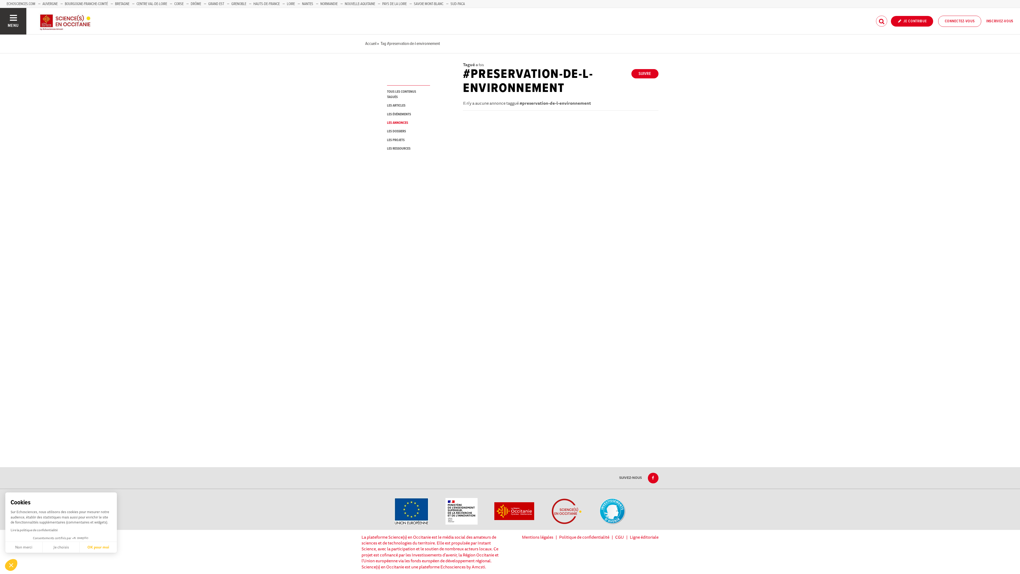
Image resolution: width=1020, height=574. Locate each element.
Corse (179, 4)
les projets (396, 140)
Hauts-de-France (266, 4)
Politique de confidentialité (584, 537)
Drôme (196, 4)
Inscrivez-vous (999, 21)
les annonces (397, 123)
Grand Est (216, 4)
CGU (619, 537)
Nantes (307, 4)
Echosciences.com (21, 4)
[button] (11, 565)
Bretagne (122, 4)
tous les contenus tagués (401, 94)
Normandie (329, 4)
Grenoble (239, 4)
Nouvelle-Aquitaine (360, 4)
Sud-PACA (457, 4)
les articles (396, 105)
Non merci (23, 547)
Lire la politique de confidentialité (34, 530)
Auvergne (50, 4)
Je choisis (61, 547)
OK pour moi (98, 547)
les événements (399, 114)
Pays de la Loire (394, 4)
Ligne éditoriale (644, 537)
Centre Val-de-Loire (152, 4)
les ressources (398, 148)
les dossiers (396, 131)
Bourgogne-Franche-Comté (86, 4)
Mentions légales (537, 537)
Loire (291, 4)
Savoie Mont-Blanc (428, 4)
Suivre (645, 74)
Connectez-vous (960, 21)
